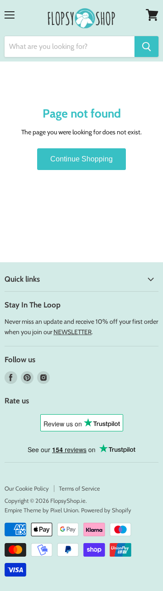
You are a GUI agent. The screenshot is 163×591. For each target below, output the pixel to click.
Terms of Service (79, 488)
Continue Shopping (81, 159)
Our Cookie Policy (27, 488)
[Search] (146, 46)
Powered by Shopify (106, 510)
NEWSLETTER (72, 332)
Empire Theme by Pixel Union (41, 510)
